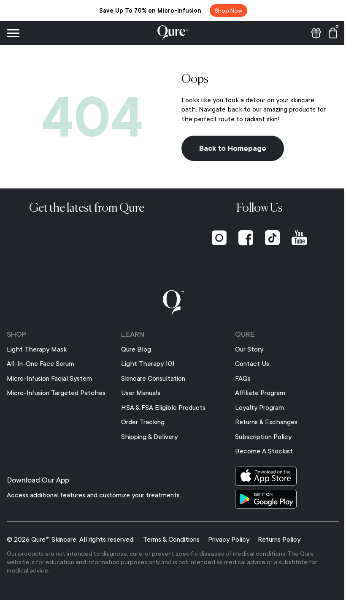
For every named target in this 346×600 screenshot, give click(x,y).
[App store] (282, 475)
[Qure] (170, 33)
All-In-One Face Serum (40, 364)
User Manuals (138, 393)
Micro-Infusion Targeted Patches (56, 393)
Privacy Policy (228, 539)
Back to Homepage (229, 148)
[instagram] (214, 238)
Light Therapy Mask (37, 349)
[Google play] (282, 499)
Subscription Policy (259, 437)
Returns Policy (279, 539)
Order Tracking (140, 422)
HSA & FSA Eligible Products (161, 408)
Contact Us (248, 364)
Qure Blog (134, 349)
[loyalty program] (309, 33)
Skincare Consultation (151, 378)
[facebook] (241, 238)
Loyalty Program (255, 408)
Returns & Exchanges (262, 422)
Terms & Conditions (171, 539)
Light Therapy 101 (146, 364)
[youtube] (295, 238)
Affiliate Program (256, 393)
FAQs (238, 378)
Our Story (245, 349)
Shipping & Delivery (147, 437)
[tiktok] (267, 238)
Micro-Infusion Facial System (49, 378)
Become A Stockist (260, 451)
